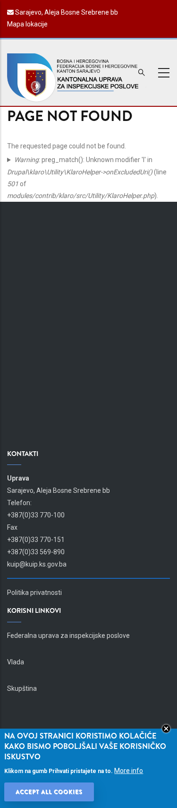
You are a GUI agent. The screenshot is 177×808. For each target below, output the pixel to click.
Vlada (15, 662)
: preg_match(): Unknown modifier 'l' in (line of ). (87, 177)
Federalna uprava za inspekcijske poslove (68, 635)
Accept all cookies (49, 792)
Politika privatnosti (34, 592)
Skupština (22, 688)
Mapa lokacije (27, 24)
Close (166, 728)
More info (128, 770)
